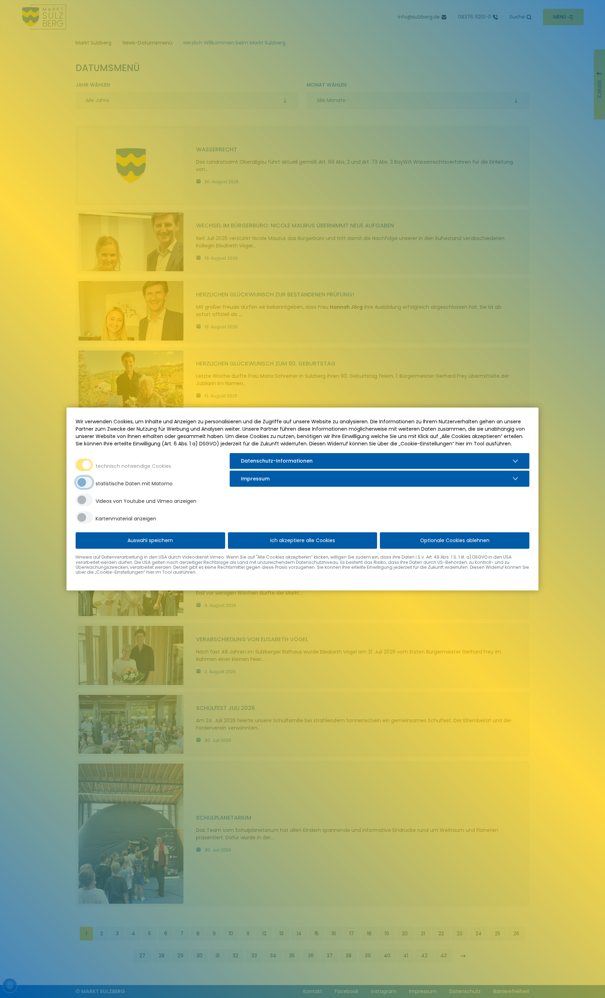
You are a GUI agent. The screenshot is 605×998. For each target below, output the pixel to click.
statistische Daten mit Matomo (134, 483)
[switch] (84, 482)
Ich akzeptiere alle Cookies (302, 540)
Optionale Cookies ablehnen (454, 540)
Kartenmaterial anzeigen (126, 518)
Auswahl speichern (150, 540)
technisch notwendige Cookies (133, 466)
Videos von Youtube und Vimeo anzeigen (146, 501)
